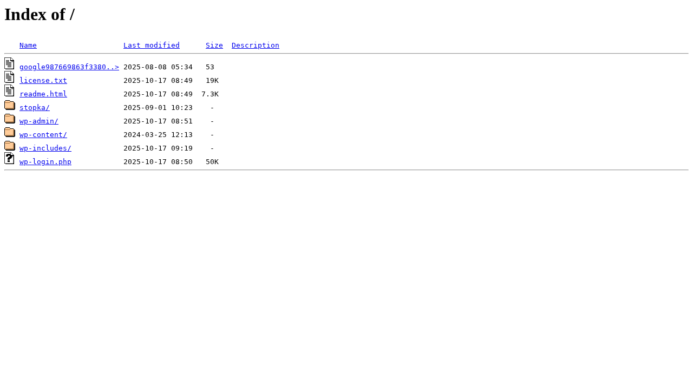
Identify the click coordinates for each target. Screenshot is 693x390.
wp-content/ (43, 135)
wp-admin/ (38, 121)
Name (28, 45)
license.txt (43, 80)
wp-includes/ (45, 148)
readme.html (43, 94)
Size (214, 45)
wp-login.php (45, 162)
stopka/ (34, 107)
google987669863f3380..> (69, 67)
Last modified (151, 45)
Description (255, 45)
